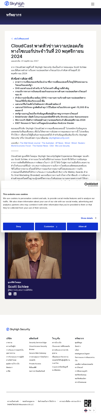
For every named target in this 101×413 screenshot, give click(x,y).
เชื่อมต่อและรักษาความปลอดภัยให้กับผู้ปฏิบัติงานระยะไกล (61, 360)
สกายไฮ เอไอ (56, 343)
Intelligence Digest (82, 354)
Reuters (81, 143)
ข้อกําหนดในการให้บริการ (47, 401)
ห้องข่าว (78, 346)
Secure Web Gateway (37, 353)
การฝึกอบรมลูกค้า (81, 371)
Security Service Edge (38, 343)
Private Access (35, 364)
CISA (52, 146)
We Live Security (62, 146)
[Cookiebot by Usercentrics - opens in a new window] (86, 184)
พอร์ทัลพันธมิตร (80, 378)
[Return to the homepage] (14, 4)
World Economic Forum (21, 146)
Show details (87, 218)
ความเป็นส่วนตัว (13, 401)
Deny (18, 226)
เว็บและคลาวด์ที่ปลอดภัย (61, 346)
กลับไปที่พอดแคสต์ (21, 39)
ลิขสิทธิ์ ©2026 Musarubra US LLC (20, 404)
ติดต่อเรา (9, 367)
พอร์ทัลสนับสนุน (80, 375)
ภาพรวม (9, 343)
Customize (49, 226)
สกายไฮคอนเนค (80, 382)
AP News (59, 143)
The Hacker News (40, 146)
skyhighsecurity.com (59, 138)
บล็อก (77, 350)
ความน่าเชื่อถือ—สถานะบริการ (70, 401)
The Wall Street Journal (30, 143)
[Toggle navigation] (92, 4)
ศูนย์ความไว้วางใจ (12, 364)
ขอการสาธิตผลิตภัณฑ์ (37, 371)
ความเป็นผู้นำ (11, 346)
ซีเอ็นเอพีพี (32, 367)
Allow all (82, 226)
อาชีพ (8, 371)
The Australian (48, 143)
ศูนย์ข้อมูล (78, 343)
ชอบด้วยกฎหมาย (28, 401)
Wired (67, 143)
